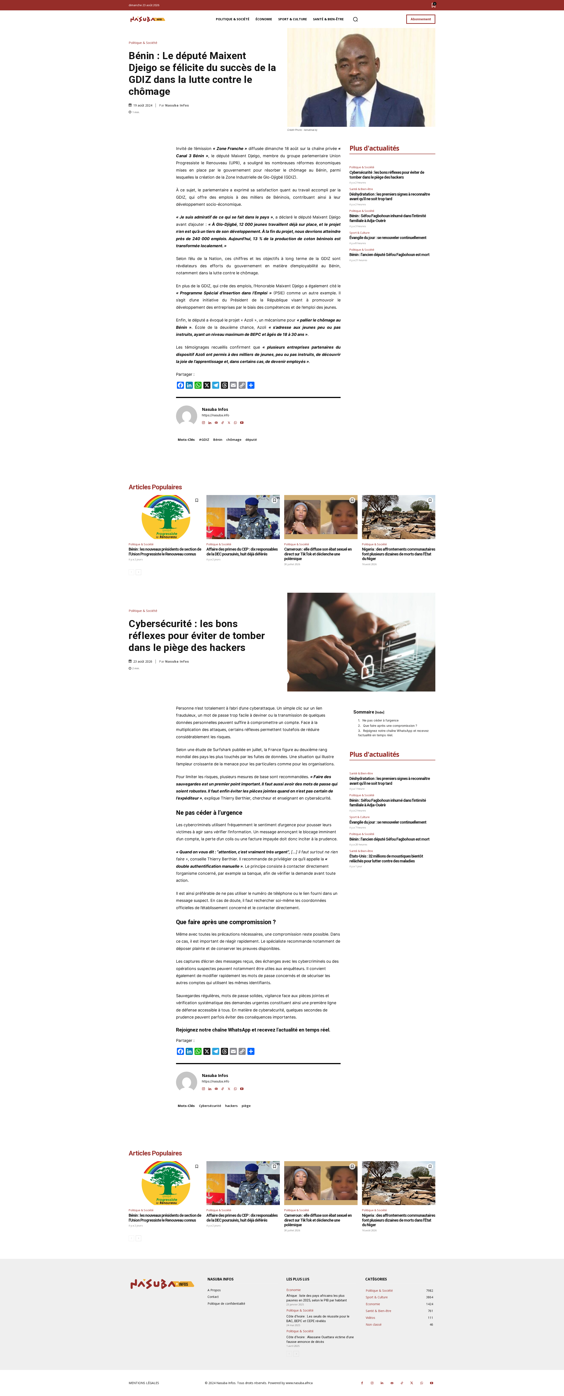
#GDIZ (204, 439)
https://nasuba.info (215, 415)
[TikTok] (222, 421)
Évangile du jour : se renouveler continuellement (387, 237)
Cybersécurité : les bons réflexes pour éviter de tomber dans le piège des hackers (386, 174)
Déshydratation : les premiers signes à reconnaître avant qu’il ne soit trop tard (389, 196)
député (251, 439)
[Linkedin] (210, 421)
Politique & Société (143, 42)
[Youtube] (241, 421)
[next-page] (138, 572)
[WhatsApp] (235, 421)
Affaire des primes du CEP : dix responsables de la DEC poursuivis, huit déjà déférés (242, 551)
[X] (229, 421)
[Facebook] (362, 1383)
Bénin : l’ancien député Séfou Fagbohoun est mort (389, 254)
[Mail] (216, 421)
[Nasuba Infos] (148, 19)
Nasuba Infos (177, 105)
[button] (355, 19)
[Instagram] (203, 421)
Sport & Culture (359, 233)
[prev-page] (131, 572)
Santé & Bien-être (361, 189)
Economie (293, 1290)
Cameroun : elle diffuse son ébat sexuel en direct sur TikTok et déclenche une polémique (318, 554)
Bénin (217, 439)
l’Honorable (264, 286)
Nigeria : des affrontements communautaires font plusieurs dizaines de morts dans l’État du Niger (398, 554)
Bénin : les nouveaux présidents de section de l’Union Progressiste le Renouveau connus (165, 551)
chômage (233, 439)
